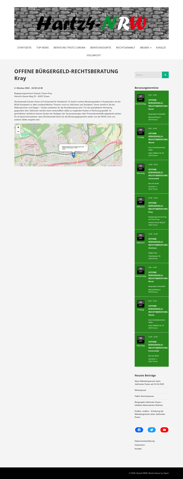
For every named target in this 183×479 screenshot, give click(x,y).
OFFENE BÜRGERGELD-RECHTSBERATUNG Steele (158, 138)
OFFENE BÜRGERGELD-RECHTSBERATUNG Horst (158, 104)
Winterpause (140, 390)
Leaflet (104, 165)
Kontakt (138, 449)
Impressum (140, 445)
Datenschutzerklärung (145, 441)
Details (63, 149)
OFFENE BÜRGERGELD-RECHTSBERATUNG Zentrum (158, 243)
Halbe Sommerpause (144, 396)
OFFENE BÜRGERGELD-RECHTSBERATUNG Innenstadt (158, 174)
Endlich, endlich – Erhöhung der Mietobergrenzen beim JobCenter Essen (150, 414)
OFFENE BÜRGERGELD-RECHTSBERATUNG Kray (158, 207)
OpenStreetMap (112, 165)
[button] (73, 155)
